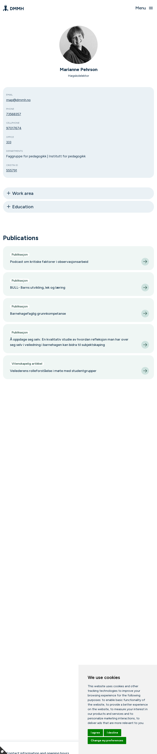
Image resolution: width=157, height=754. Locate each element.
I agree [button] (95, 732)
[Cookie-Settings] (4, 750)
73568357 (13, 114)
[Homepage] (13, 8)
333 (8, 142)
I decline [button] (112, 732)
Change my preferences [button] (107, 740)
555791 (11, 170)
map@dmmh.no (18, 100)
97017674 (13, 128)
